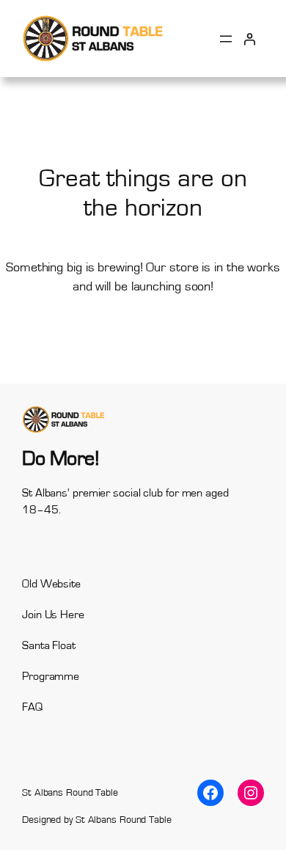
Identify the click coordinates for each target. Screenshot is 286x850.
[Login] (249, 38)
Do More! (60, 458)
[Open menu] (226, 39)
